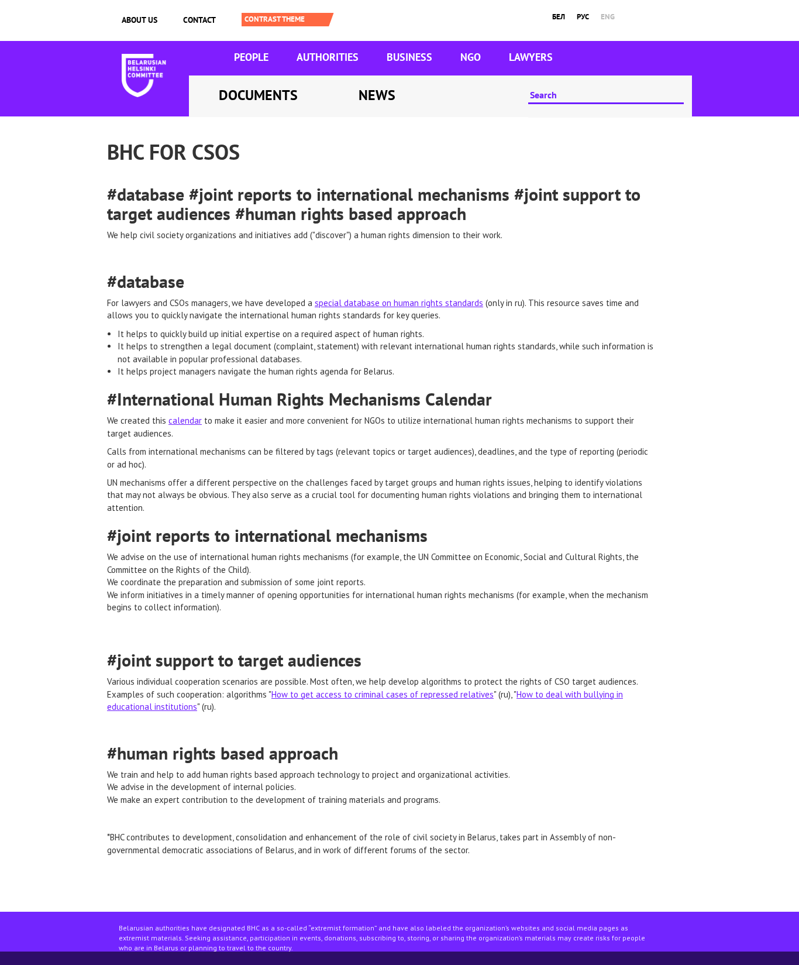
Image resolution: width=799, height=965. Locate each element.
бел (558, 17)
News (377, 95)
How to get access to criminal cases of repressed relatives (382, 694)
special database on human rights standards (399, 302)
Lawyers (531, 57)
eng (608, 17)
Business (409, 57)
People (251, 57)
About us (139, 20)
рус (583, 17)
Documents (258, 95)
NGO (470, 57)
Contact (199, 20)
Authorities (328, 57)
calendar (185, 420)
